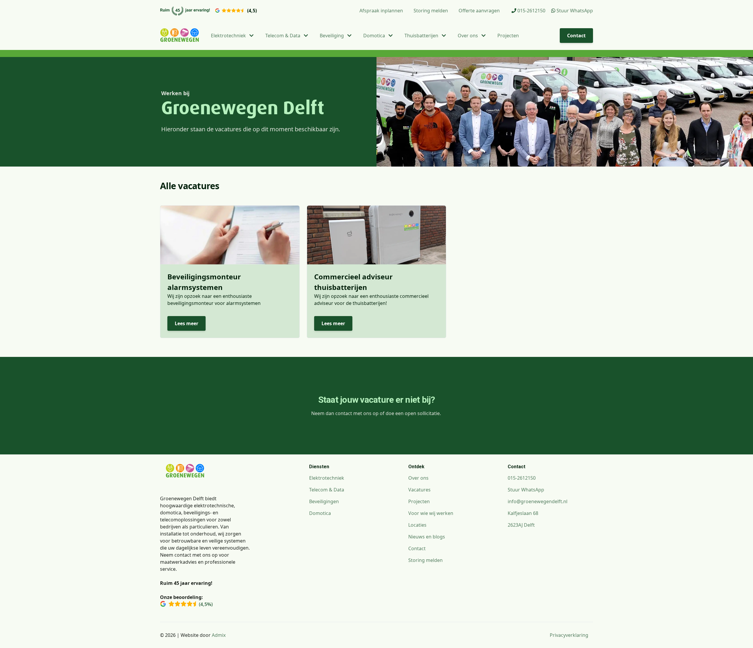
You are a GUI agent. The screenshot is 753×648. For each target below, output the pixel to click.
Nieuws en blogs (426, 536)
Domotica (374, 35)
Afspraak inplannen (381, 10)
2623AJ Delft (521, 525)
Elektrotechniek (229, 35)
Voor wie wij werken (430, 513)
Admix (219, 635)
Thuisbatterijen (421, 35)
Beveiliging (332, 35)
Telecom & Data (283, 35)
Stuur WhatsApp (574, 10)
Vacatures (419, 489)
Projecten (508, 35)
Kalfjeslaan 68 (523, 513)
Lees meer (186, 323)
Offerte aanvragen (479, 10)
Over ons (468, 35)
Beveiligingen (324, 501)
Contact (576, 35)
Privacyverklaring (569, 635)
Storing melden (431, 10)
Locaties (417, 525)
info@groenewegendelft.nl (537, 501)
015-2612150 (530, 10)
